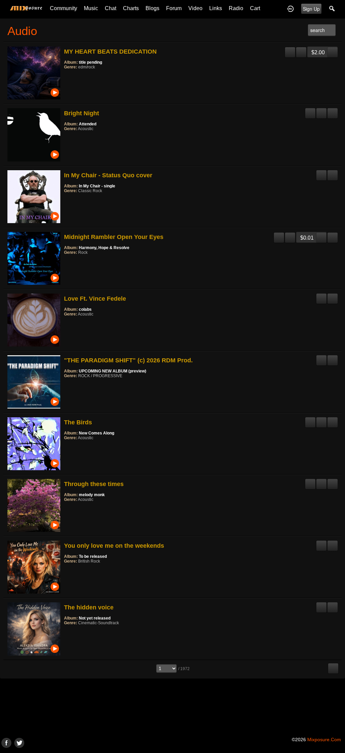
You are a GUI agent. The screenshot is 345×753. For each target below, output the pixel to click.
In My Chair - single (97, 186)
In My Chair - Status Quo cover (108, 175)
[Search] (332, 8)
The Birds (78, 422)
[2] (69, 76)
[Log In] (290, 8)
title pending (90, 62)
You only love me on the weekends (114, 545)
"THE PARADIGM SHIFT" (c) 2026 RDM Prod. (128, 360)
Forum (174, 8)
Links (215, 8)
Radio (236, 8)
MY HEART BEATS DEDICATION (110, 51)
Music (91, 8)
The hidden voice (89, 607)
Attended (87, 124)
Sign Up (311, 8)
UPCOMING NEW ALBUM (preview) (112, 371)
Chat (110, 8)
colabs (85, 309)
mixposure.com (324, 739)
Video (195, 8)
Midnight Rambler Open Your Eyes (113, 237)
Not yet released (95, 618)
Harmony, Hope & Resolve (104, 247)
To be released (93, 556)
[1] (66, 76)
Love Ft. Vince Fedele (95, 298)
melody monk (92, 494)
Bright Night (81, 113)
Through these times (94, 484)
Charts (131, 8)
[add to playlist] (301, 49)
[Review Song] (290, 49)
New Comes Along (96, 433)
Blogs (152, 8)
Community (63, 8)
